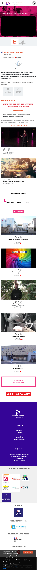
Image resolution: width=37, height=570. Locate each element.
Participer (20, 458)
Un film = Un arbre (20, 461)
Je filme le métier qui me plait (19, 454)
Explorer (9, 13)
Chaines (19, 433)
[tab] (15, 42)
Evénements (20, 435)
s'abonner (20, 211)
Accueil (3, 13)
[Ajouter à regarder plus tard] (4, 149)
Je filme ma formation (19, 456)
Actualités (19, 437)
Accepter (28, 552)
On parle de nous (19, 439)
